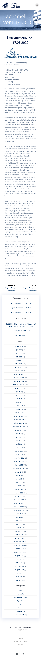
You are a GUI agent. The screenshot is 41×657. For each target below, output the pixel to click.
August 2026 (19, 346)
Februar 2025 (19, 409)
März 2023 (19, 489)
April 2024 (19, 444)
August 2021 (19, 556)
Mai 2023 (19, 482)
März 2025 (19, 406)
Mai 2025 (19, 399)
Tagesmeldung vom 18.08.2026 (20, 308)
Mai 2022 (19, 524)
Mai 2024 (19, 441)
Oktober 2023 (19, 465)
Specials (20, 608)
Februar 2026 (19, 367)
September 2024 (19, 427)
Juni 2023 (19, 479)
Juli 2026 (19, 350)
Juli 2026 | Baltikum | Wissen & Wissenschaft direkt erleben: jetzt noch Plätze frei (20, 325)
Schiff (20, 604)
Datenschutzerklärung (20, 641)
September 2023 (19, 468)
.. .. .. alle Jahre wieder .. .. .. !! (20, 331)
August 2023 (19, 472)
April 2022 (19, 528)
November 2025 (18, 378)
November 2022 (18, 503)
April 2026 (19, 360)
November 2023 (18, 461)
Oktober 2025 (19, 381)
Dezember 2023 (19, 458)
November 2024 (18, 420)
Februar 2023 (19, 493)
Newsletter (20, 594)
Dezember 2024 (19, 416)
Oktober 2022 (19, 507)
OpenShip (20, 601)
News (20, 590)
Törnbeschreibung (20, 615)
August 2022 (19, 514)
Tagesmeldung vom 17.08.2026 (20, 312)
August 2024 (19, 430)
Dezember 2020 (19, 566)
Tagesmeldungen (20, 611)
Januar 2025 (19, 413)
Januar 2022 (19, 538)
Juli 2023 (19, 475)
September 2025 (19, 385)
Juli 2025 (19, 392)
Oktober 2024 (19, 423)
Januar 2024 (19, 455)
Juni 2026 (19, 353)
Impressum (20, 638)
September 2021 (19, 552)
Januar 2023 (19, 496)
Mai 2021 (19, 563)
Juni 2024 (19, 437)
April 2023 (19, 486)
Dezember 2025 (19, 374)
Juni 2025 (19, 395)
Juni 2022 (19, 521)
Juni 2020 (19, 577)
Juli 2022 (19, 517)
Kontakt (20, 645)
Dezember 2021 (19, 542)
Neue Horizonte (20, 335)
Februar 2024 (19, 451)
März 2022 (19, 531)
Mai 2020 (19, 580)
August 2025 (19, 388)
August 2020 (19, 570)
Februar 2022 (19, 535)
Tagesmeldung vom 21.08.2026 (20, 303)
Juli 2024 (19, 434)
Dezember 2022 (19, 500)
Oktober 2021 (19, 549)
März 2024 (19, 447)
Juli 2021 (19, 559)
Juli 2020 (19, 573)
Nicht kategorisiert (20, 597)
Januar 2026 (19, 371)
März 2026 (19, 364)
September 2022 (19, 510)
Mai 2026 (19, 357)
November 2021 (19, 545)
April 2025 (19, 402)
